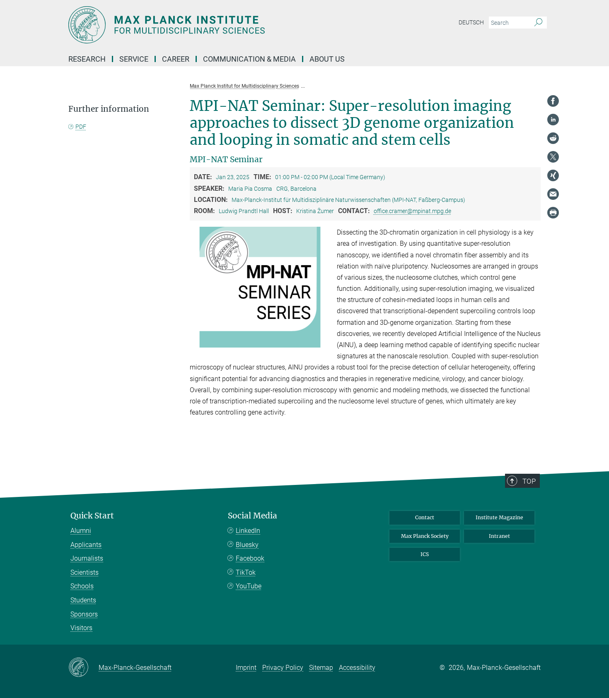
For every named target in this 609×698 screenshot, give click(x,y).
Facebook (250, 558)
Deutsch (471, 22)
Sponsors (84, 614)
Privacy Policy (282, 668)
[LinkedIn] (553, 119)
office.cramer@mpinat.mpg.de (412, 211)
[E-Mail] (553, 194)
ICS (424, 554)
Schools (82, 586)
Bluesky (247, 545)
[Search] (538, 23)
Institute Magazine (499, 517)
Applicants (86, 545)
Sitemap (321, 668)
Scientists (84, 572)
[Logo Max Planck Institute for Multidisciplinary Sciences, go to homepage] (223, 24)
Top (529, 481)
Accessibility (357, 668)
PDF (80, 126)
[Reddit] (553, 138)
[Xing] (553, 175)
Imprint (246, 668)
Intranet (499, 536)
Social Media (252, 516)
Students (83, 600)
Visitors (81, 628)
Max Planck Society (425, 536)
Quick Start (92, 516)
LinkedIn (248, 531)
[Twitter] (553, 157)
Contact (424, 517)
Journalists (86, 558)
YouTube (248, 586)
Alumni (80, 531)
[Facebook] (553, 101)
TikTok (246, 572)
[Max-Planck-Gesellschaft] (83, 668)
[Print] (553, 212)
